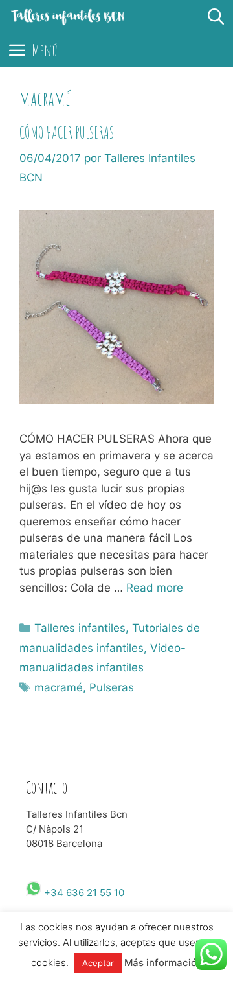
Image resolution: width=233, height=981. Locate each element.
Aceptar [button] (98, 963)
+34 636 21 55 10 (82, 892)
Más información (163, 962)
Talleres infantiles (80, 627)
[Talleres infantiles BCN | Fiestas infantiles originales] (68, 17)
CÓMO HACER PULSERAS (66, 132)
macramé (58, 687)
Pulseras (111, 687)
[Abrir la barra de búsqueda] (216, 17)
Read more (154, 587)
